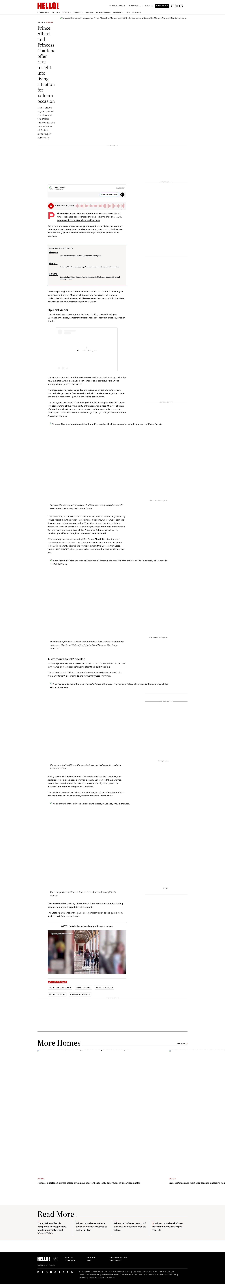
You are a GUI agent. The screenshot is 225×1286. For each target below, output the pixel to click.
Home (40, 22)
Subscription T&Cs (118, 1257)
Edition (134, 6)
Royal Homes (83, 987)
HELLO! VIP (136, 12)
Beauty (89, 12)
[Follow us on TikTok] (51, 1272)
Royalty (54, 12)
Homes (49, 22)
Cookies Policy (100, 1272)
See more (181, 1043)
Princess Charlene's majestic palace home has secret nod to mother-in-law (89, 267)
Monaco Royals (104, 987)
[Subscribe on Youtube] (55, 1272)
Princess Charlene (60, 987)
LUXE (128, 12)
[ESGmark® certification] (54, 1259)
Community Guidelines (119, 1272)
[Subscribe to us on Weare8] (68, 1272)
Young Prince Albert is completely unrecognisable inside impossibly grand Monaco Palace (90, 278)
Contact (91, 1257)
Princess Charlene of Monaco (92, 213)
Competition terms (111, 1275)
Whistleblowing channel (145, 1272)
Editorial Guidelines (132, 1275)
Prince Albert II (64, 213)
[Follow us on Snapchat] (59, 1272)
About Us (69, 1257)
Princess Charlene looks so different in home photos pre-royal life (167, 1227)
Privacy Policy (167, 1272)
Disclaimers (84, 1272)
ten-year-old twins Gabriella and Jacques (78, 220)
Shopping (117, 12)
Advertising (70, 1260)
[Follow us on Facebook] (43, 1272)
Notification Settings (89, 1275)
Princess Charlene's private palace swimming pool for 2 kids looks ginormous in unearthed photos (89, 1182)
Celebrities (42, 12)
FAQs (89, 1260)
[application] (87, 952)
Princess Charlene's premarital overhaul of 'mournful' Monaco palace (130, 1227)
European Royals (80, 994)
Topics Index (116, 1260)
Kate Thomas (60, 187)
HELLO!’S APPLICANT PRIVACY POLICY (160, 1275)
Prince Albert (57, 994)
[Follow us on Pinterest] (64, 1272)
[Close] (122, 965)
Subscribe (162, 6)
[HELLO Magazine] (48, 5)
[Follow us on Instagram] (38, 1272)
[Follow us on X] (47, 1272)
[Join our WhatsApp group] (72, 1272)
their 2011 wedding (100, 667)
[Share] (122, 195)
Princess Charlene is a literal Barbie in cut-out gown (80, 255)
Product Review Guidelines (102, 1278)
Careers (82, 1278)
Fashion (65, 12)
